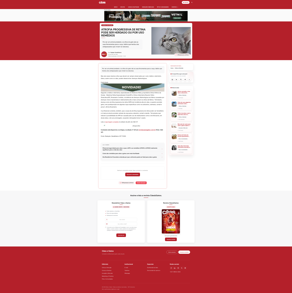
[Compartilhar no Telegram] (185, 79)
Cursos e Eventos (106, 270)
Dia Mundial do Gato (152, 267)
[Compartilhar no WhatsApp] (172, 79)
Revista (122, 7)
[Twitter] (181, 268)
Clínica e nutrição (133, 7)
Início (115, 7)
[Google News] (185, 268)
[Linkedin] (174, 268)
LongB (117, 289)
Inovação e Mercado (148, 7)
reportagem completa (112, 122)
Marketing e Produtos (108, 276)
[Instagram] (171, 268)
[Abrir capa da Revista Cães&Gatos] (171, 221)
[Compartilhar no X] (180, 79)
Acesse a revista (171, 239)
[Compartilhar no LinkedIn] (176, 79)
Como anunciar (172, 252)
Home (172, 68)
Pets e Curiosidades (163, 7)
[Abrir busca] (191, 2)
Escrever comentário (132, 174)
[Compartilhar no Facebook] (189, 79)
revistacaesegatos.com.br (147, 130)
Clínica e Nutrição (107, 25)
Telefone (127, 270)
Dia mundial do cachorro (153, 270)
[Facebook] (178, 268)
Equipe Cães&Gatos (116, 52)
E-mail (126, 267)
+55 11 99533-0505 (175, 272)
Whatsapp (127, 273)
